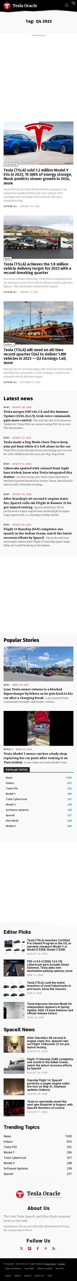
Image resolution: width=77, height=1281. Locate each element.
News (8, 259)
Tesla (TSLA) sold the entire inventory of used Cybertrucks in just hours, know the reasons (49, 986)
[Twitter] (21, 1248)
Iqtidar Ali (10, 206)
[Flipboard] (29, 1248)
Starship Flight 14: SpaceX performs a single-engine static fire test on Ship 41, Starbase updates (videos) (48, 1085)
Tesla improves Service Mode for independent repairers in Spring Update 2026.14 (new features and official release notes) (50, 1008)
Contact (61, 1263)
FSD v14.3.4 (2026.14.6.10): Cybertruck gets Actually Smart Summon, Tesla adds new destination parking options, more (50, 966)
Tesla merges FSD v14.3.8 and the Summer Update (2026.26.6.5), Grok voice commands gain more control (37, 416)
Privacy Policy (50, 1263)
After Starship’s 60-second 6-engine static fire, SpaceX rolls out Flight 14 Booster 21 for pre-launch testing (37, 503)
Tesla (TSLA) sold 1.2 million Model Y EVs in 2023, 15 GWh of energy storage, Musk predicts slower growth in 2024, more (38, 177)
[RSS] (53, 1248)
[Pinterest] (45, 1248)
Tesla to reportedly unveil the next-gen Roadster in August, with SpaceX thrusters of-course (50, 1105)
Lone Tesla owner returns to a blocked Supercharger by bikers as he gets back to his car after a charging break (38, 693)
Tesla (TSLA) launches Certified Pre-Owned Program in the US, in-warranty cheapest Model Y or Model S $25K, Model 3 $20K (49, 945)
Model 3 (9, 344)
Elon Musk (11, 165)
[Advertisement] (38, 76)
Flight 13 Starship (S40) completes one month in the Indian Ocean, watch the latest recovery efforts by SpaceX (38, 533)
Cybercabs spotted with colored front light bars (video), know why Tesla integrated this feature (38, 472)
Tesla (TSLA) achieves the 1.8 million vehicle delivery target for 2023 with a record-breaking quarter (37, 268)
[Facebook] (37, 1248)
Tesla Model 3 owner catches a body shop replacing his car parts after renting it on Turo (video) (36, 758)
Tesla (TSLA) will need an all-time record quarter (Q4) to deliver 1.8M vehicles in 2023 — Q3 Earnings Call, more (35, 356)
